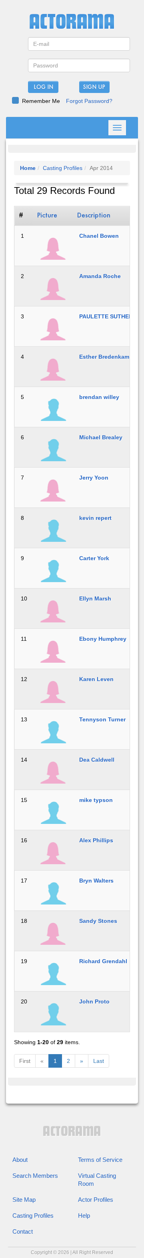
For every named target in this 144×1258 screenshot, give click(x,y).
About (20, 1159)
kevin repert (95, 518)
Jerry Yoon (93, 477)
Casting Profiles (62, 168)
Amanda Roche (100, 276)
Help (84, 1215)
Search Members (35, 1175)
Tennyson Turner (102, 719)
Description (93, 215)
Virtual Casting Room (97, 1179)
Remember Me (41, 101)
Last (98, 1061)
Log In (43, 87)
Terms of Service (100, 1159)
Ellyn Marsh (95, 598)
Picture (47, 215)
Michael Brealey (100, 437)
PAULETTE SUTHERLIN (110, 316)
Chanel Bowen (99, 236)
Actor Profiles (95, 1199)
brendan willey (99, 397)
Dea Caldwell (96, 759)
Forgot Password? (89, 101)
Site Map (24, 1199)
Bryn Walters (96, 880)
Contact (22, 1231)
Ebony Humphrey (102, 639)
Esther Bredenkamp (106, 357)
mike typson (96, 800)
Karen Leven (96, 679)
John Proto (94, 1001)
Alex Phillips (96, 840)
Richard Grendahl (103, 961)
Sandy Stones (98, 921)
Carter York (94, 558)
